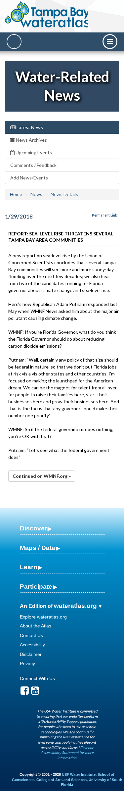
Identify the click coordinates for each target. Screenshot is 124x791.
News (36, 194)
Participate (36, 586)
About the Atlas (35, 625)
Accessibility (32, 644)
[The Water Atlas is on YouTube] (35, 692)
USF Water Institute (79, 774)
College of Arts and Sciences (61, 780)
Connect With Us (37, 678)
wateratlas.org (75, 605)
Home (16, 194)
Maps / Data (37, 547)
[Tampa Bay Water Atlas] (47, 14)
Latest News (29, 127)
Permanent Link (104, 215)
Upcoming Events (33, 152)
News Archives (31, 140)
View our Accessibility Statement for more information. (67, 752)
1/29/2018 (19, 216)
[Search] (14, 41)
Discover (33, 528)
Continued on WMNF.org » (42, 476)
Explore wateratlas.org (43, 616)
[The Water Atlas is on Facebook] (24, 692)
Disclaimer (31, 654)
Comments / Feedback (33, 165)
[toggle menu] (110, 41)
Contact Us (31, 635)
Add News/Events (29, 177)
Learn (28, 567)
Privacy (27, 663)
